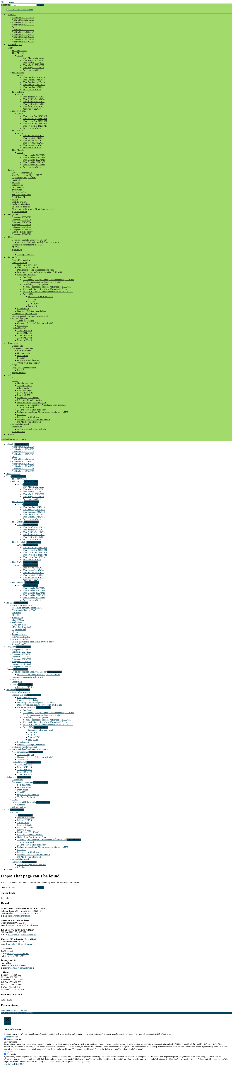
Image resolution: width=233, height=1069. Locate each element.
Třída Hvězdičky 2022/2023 (35, 121)
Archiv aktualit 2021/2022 (23, 29)
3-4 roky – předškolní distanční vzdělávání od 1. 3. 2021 (47, 287)
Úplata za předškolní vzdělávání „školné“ (29, 240)
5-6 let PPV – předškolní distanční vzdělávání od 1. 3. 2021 (48, 292)
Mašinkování (28, 407)
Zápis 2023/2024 (24, 340)
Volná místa (17, 427)
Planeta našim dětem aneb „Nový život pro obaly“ (33, 209)
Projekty (11, 170)
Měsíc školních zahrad (21, 194)
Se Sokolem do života (21, 207)
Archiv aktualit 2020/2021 (23, 32)
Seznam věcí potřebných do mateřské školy (30, 316)
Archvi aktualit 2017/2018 (23, 39)
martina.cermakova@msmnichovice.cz (24, 925)
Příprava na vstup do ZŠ (27, 267)
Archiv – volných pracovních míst (31, 429)
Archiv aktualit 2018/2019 (23, 37)
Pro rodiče (12, 257)
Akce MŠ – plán (15, 44)
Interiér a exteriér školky (22, 232)
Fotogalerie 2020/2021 (21, 229)
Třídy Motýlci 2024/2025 (33, 58)
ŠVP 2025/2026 (24, 351)
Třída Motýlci (18, 53)
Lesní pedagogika (24, 390)
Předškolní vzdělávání (26, 275)
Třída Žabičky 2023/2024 (33, 99)
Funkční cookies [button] (11, 1037)
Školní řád (21, 358)
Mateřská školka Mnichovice (13, 439)
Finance (11, 237)
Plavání (15, 199)
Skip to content (7, 2)
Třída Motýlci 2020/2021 (33, 67)
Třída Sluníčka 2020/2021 (34, 165)
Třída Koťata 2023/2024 (33, 138)
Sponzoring (17, 249)
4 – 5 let (31, 301)
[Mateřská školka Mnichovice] (19, 9)
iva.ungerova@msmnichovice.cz (22, 935)
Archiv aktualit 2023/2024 (23, 22)
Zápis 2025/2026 (24, 330)
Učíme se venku (19, 192)
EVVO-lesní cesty (25, 393)
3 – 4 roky (32, 299)
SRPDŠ (15, 247)
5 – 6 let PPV (34, 304)
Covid (14, 27)
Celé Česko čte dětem (21, 204)
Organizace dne (24, 353)
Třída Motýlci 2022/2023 (33, 63)
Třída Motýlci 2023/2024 (33, 60)
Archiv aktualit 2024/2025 (23, 20)
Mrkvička (16, 182)
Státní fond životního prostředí (30, 400)
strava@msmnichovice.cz (18, 953)
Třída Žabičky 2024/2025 (33, 97)
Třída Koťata (17, 131)
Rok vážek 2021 (24, 395)
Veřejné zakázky (19, 372)
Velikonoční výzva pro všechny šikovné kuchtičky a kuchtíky (49, 279)
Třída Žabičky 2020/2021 (33, 106)
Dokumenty (13, 343)
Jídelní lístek (6, 898)
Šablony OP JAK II (25, 254)
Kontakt (11, 434)
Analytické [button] (8, 1051)
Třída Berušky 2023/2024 (34, 80)
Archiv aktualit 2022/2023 (23, 25)
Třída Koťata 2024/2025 (33, 135)
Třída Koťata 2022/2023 (33, 140)
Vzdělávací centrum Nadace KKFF (27, 175)
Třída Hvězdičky (19, 111)
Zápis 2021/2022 (24, 338)
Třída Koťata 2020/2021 (33, 145)
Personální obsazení (20, 424)
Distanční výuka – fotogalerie (35, 284)
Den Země (27, 277)
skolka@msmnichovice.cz (19, 916)
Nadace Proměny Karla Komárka (31, 402)
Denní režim (22, 355)
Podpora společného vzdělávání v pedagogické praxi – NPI (42, 412)
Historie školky (18, 431)
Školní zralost (23, 308)
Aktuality (12, 14)
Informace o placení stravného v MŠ (27, 245)
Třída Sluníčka (18, 150)
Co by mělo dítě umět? (27, 265)
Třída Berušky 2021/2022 (34, 84)
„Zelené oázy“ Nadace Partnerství (31, 410)
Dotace (15, 252)
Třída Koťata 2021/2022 (33, 143)
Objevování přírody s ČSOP (24, 177)
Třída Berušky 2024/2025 (34, 77)
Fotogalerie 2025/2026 (21, 217)
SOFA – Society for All (22, 173)
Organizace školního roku (28, 360)
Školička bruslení (19, 202)
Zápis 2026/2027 (19, 328)
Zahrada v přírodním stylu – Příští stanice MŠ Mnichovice (41, 405)
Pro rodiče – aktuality (21, 260)
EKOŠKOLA (18, 187)
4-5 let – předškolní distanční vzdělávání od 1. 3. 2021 (46, 289)
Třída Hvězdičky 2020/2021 (35, 126)
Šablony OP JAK (24, 385)
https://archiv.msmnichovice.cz (14, 1010)
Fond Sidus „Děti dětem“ (28, 397)
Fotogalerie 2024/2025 (21, 220)
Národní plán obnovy (26, 383)
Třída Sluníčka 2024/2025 (34, 155)
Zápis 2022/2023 (24, 335)
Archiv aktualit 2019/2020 (23, 34)
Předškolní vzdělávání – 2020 (40, 296)
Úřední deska (17, 346)
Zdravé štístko (23, 388)
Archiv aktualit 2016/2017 (23, 471)
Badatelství (16, 180)
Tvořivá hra (17, 190)
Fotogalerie (13, 214)
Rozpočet (21, 370)
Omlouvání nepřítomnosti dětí (24, 313)
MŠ (9, 375)
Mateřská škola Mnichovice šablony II (33, 419)
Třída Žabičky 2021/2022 (33, 104)
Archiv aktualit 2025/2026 (23, 17)
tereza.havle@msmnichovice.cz (21, 944)
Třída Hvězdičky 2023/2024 (35, 118)
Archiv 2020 (28, 294)
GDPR (15, 365)
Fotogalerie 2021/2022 (21, 227)
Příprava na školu (19, 262)
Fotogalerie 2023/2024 (21, 222)
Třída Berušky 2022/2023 (34, 82)
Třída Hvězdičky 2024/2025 (35, 116)
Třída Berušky (18, 72)
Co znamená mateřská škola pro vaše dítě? (35, 323)
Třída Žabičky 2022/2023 (33, 101)
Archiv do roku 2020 (32, 70)
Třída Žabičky (18, 92)
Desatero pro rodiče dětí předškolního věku (35, 270)
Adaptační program (20, 318)
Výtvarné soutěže (19, 211)
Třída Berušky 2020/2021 (34, 87)
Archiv (20, 55)
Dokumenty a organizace (22, 348)
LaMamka (21, 414)
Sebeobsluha (22, 325)
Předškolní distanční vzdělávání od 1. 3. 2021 (42, 282)
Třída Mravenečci (19, 50)
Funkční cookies (14, 1039)
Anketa (15, 378)
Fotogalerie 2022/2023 (21, 224)
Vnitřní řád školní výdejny (28, 363)
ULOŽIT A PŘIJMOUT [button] (14, 1064)
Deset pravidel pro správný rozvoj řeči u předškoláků (39, 272)
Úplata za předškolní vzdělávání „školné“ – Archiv (38, 242)
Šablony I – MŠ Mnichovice (29, 417)
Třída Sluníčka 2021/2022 (34, 162)
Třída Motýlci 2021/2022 (33, 65)
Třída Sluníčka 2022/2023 (34, 160)
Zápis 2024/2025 (24, 333)
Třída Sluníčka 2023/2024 (34, 157)
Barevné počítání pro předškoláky (31, 311)
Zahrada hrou (17, 185)
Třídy (10, 48)
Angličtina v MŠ (19, 197)
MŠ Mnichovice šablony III (29, 422)
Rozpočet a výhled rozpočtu (24, 368)
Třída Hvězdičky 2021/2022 (35, 123)
